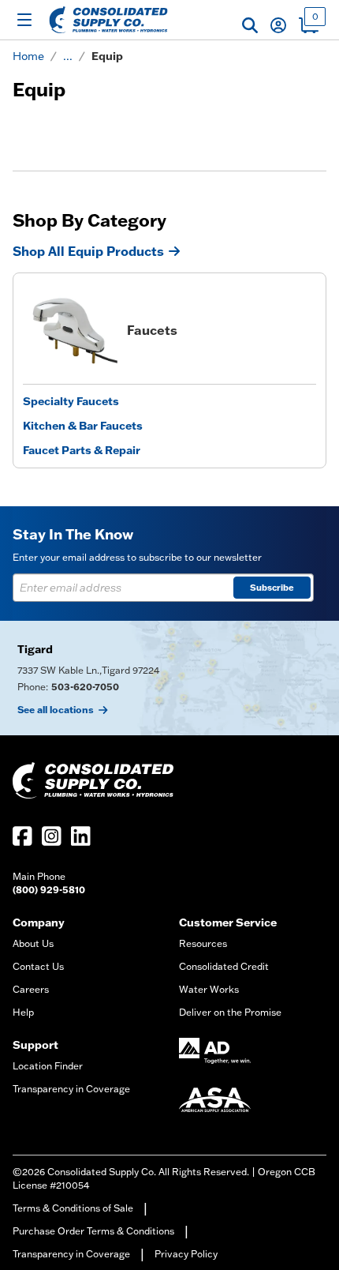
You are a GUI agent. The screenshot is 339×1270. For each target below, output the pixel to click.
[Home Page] (108, 19)
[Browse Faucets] (70, 330)
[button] (250, 25)
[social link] (22, 836)
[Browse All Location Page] (169, 678)
